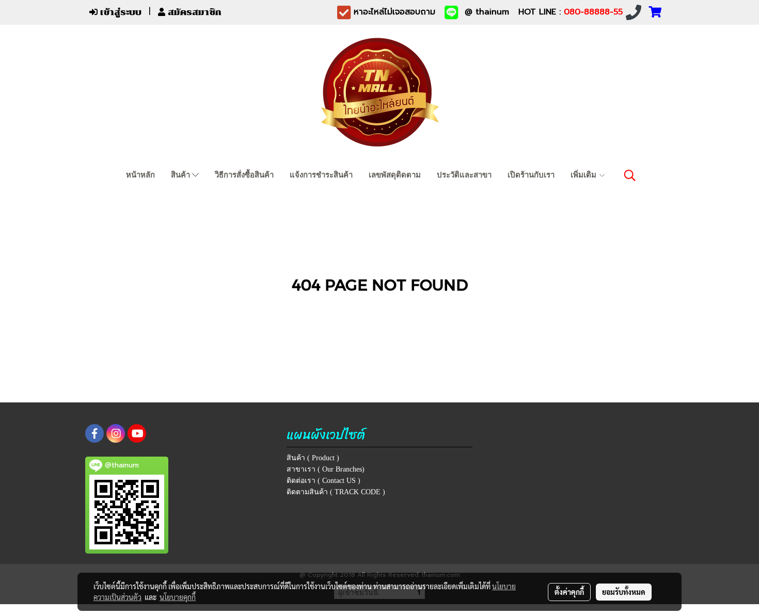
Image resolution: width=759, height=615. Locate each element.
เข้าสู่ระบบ (119, 12)
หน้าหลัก (140, 175)
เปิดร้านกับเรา (531, 175)
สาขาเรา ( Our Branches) (326, 469)
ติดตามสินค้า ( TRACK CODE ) (336, 492)
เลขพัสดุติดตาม (395, 175)
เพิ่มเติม (584, 175)
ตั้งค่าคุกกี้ (569, 591)
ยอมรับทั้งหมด (623, 591)
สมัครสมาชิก (193, 12)
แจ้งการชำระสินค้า (321, 175)
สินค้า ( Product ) (313, 458)
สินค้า (181, 175)
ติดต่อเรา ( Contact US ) (323, 480)
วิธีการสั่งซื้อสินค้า (244, 175)
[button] (630, 175)
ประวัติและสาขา (464, 175)
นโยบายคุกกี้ (178, 597)
